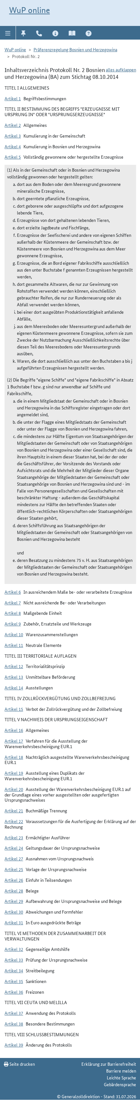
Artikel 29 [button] (14, 901)
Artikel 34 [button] (14, 970)
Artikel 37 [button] (14, 1013)
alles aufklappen (121, 69)
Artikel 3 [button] (13, 135)
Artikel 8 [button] (13, 613)
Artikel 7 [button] (13, 602)
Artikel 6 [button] (13, 592)
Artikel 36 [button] (14, 992)
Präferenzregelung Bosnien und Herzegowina (75, 49)
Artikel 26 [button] (14, 880)
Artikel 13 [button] (14, 677)
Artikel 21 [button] (14, 810)
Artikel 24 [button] (14, 847)
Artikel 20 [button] (14, 789)
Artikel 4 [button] (13, 146)
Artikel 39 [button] (14, 1044)
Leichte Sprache (121, 1077)
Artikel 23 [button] (14, 837)
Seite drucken (21, 1064)
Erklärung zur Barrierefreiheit (108, 1064)
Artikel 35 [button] (14, 981)
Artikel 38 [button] (14, 1023)
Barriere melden (121, 1070)
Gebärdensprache (120, 1084)
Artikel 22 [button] (14, 821)
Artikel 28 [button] (14, 890)
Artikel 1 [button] (13, 98)
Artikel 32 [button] (14, 949)
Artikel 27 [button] (14, 858)
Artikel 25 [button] (14, 869)
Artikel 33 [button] (14, 959)
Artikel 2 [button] (13, 125)
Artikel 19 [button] (14, 773)
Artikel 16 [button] (14, 730)
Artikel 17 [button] (14, 740)
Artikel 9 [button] (13, 623)
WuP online (29, 10)
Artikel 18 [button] (14, 757)
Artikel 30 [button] (14, 911)
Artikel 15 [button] (14, 709)
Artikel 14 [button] (14, 687)
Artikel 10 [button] (14, 634)
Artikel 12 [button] (14, 666)
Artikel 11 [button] (14, 645)
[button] (8, 33)
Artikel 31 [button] (14, 922)
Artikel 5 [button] (13, 156)
